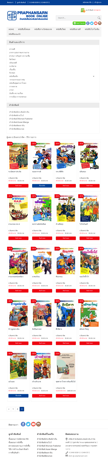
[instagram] (99, 23)
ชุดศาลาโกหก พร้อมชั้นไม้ (65, 382)
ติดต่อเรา (10, 2)
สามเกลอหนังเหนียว (15, 277)
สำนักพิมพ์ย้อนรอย (44, 456)
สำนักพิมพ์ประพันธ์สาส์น (47, 439)
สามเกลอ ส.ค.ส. (14, 224)
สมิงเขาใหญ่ (84, 329)
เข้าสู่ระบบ (97, 2)
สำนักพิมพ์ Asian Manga (47, 449)
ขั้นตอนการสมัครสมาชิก (19, 439)
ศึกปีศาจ (59, 329)
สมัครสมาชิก (87, 2)
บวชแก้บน (36, 277)
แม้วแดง (11, 382)
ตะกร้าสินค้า (92, 10)
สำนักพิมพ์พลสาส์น (44, 453)
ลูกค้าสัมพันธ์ (21, 2)
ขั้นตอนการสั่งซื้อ (16, 442)
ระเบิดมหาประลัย (14, 172)
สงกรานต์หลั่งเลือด (39, 224)
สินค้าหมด (18, 186)
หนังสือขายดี (75, 29)
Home (11, 29)
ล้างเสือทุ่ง (59, 224)
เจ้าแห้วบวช (36, 382)
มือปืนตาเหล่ (36, 329)
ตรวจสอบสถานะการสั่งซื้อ (19, 446)
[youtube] (95, 23)
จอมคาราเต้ (36, 172)
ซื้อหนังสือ (42, 186)
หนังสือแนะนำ (15, 34)
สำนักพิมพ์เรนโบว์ (44, 442)
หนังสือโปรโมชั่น (92, 29)
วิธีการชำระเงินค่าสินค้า (19, 449)
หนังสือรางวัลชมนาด (43, 29)
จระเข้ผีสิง (59, 172)
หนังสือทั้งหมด (24, 29)
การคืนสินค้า (14, 453)
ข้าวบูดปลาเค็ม (13, 329)
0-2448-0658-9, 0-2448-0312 (39, 2)
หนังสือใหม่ (61, 29)
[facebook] (88, 23)
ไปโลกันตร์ (84, 224)
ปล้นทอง (83, 172)
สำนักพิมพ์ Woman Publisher (49, 446)
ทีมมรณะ (59, 277)
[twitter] (92, 23)
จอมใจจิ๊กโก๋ (84, 277)
